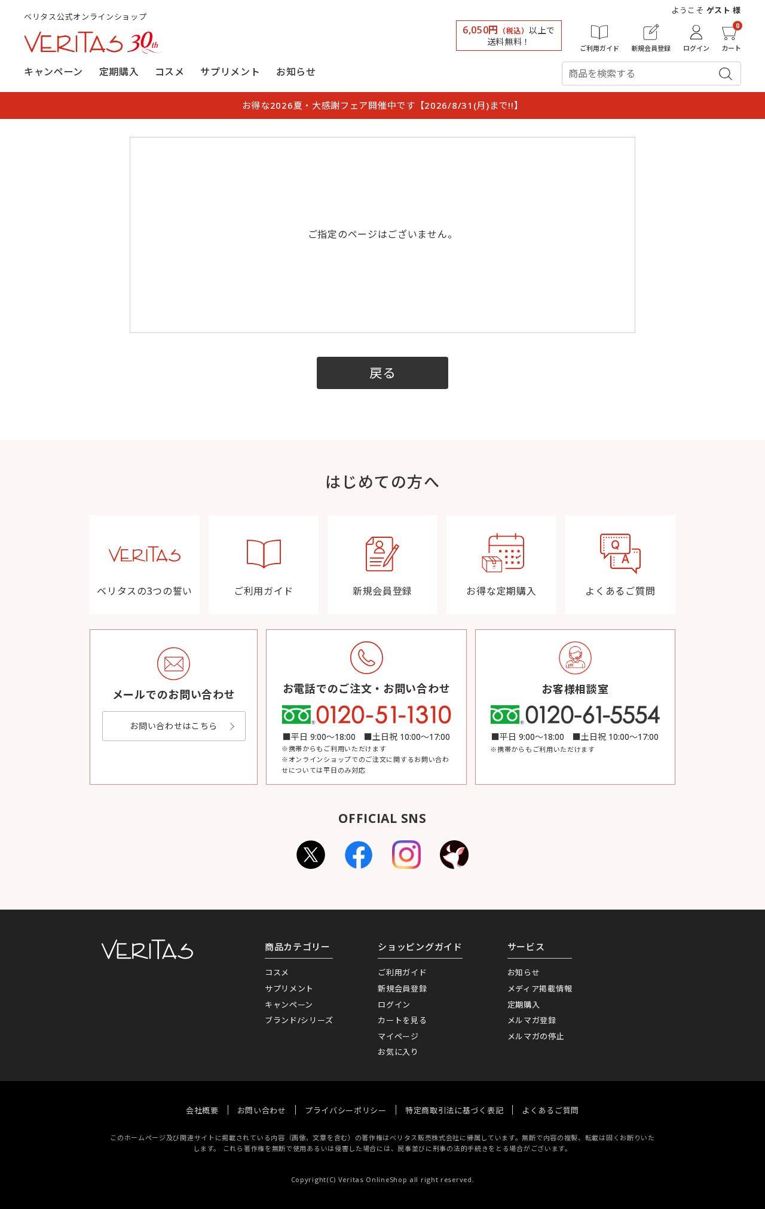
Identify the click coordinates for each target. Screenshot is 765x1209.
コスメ (170, 71)
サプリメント (230, 71)
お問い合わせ (261, 1110)
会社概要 (202, 1110)
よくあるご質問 (550, 1110)
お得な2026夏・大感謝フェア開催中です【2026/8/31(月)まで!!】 (383, 105)
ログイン (394, 1004)
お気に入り (398, 1051)
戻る (382, 372)
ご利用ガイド (402, 972)
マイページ (398, 1036)
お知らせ (296, 71)
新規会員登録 (402, 988)
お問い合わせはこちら (174, 725)
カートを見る (402, 1020)
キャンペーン (53, 71)
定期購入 (119, 71)
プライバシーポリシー (346, 1110)
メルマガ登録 (531, 1020)
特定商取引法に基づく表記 (454, 1110)
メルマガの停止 (536, 1036)
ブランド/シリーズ (299, 1020)
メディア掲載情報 (540, 988)
